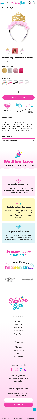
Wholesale (18, 347)
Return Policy (18, 334)
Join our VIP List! (18, 350)
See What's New (18, 357)
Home (3, 8)
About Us (18, 324)
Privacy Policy (18, 331)
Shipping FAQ (18, 327)
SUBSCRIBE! (19, 405)
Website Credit (31, 418)
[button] (29, 3)
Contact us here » (18, 381)
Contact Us (18, 321)
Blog (18, 353)
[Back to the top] (34, 409)
